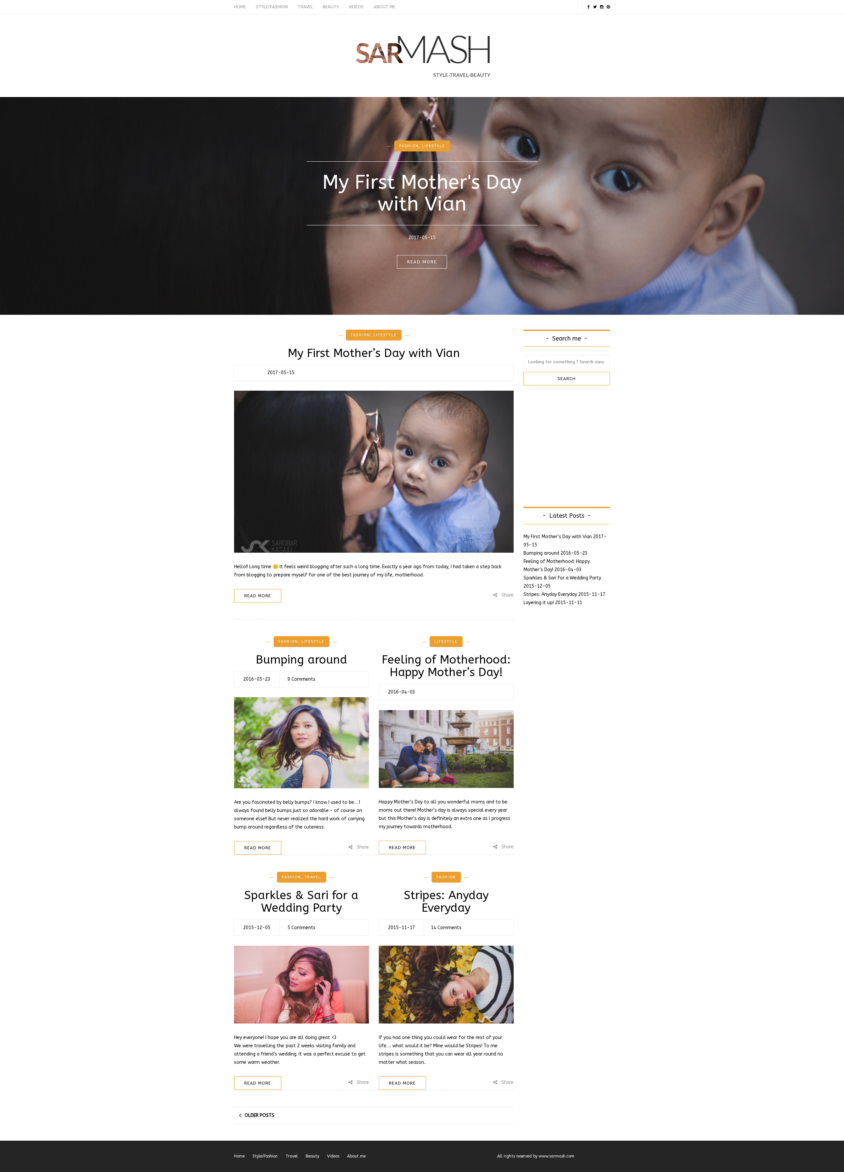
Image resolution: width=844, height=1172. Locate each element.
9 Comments (301, 679)
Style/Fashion (272, 6)
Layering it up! (539, 602)
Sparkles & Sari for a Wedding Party (301, 902)
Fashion (409, 146)
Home (240, 6)
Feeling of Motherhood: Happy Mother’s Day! (446, 666)
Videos (356, 6)
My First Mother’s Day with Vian (374, 353)
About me (384, 6)
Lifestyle (433, 146)
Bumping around (301, 660)
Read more (422, 261)
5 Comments (301, 927)
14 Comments (446, 927)
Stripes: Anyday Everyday (446, 902)
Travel (305, 6)
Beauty (331, 6)
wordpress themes (593, 1156)
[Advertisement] (579, 445)
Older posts (259, 1115)
